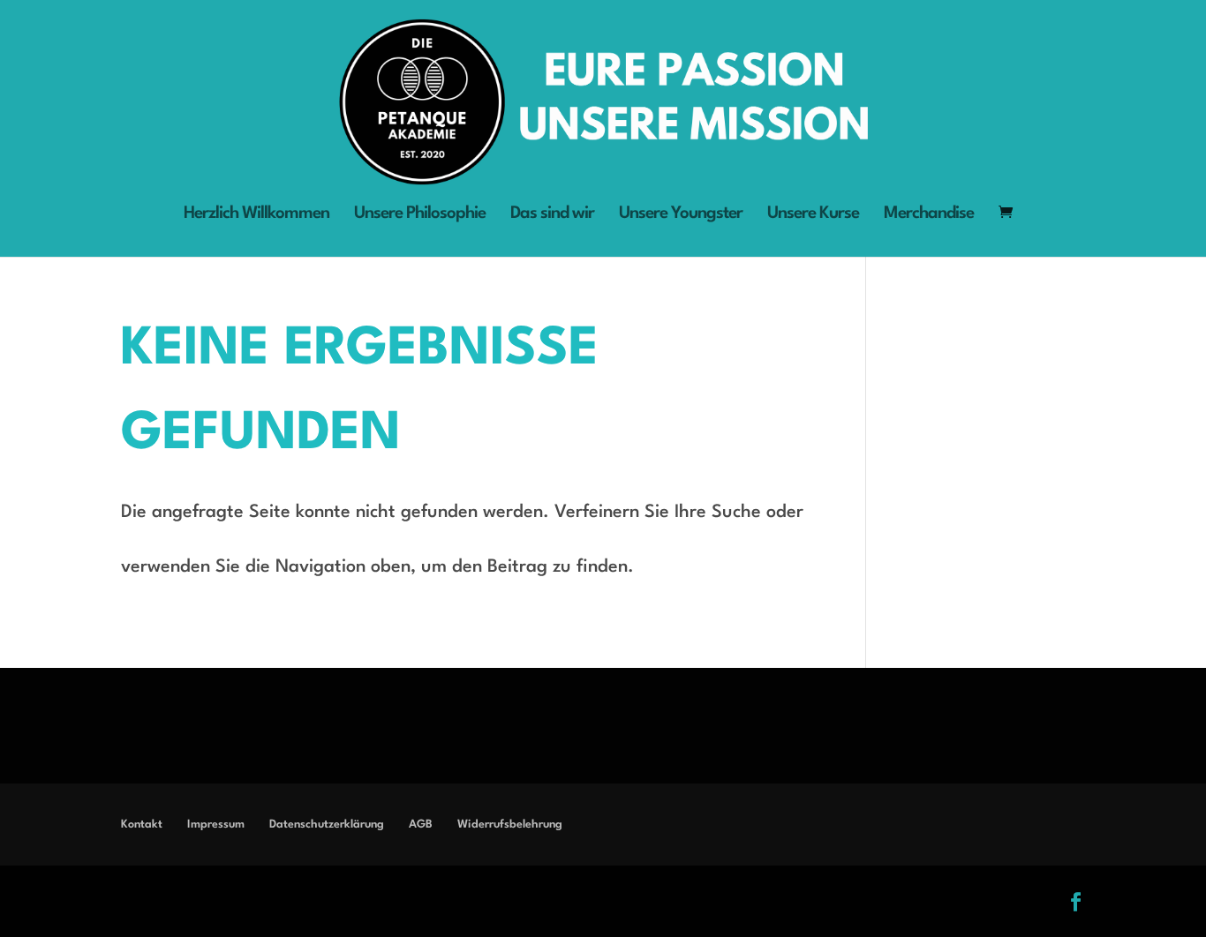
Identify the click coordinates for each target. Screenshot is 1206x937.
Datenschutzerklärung (326, 824)
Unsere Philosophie (420, 214)
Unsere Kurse (813, 214)
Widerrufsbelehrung (509, 824)
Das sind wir (552, 214)
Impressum (216, 824)
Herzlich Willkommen (256, 214)
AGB (421, 824)
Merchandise (929, 214)
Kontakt (141, 824)
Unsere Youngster (680, 214)
